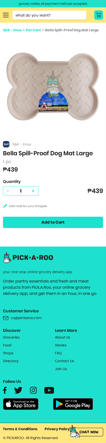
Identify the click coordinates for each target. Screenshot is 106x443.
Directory (10, 360)
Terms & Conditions (20, 428)
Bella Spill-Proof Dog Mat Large (72, 30)
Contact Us (64, 360)
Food (7, 345)
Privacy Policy (57, 428)
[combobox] (49, 15)
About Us (62, 337)
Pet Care (33, 30)
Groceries (11, 337)
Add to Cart (53, 222)
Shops (8, 353)
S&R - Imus (12, 30)
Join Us (61, 368)
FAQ (58, 353)
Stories (60, 345)
